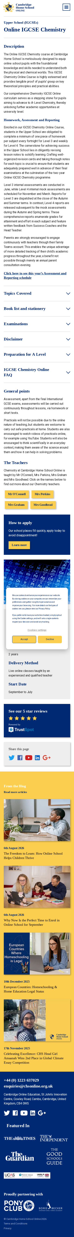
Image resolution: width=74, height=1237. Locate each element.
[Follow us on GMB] (46, 758)
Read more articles (15, 792)
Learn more (19, 545)
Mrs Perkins (42, 494)
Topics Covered (17, 293)
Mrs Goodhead (43, 504)
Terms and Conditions (15, 1223)
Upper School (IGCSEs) (21, 22)
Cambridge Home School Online (18, 7)
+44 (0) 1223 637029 (21, 1080)
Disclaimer (13, 339)
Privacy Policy (44, 609)
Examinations (16, 324)
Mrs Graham (16, 504)
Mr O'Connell (17, 494)
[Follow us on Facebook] (19, 758)
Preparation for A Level (25, 354)
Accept (24, 639)
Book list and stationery (25, 308)
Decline (50, 639)
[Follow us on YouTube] (28, 758)
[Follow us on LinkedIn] (37, 758)
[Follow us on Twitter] (12, 758)
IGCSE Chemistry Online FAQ (26, 372)
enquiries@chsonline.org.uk (28, 1086)
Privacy (7, 1228)
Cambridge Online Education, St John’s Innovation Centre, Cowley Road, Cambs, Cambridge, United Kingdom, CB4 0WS (35, 1099)
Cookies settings (37, 630)
